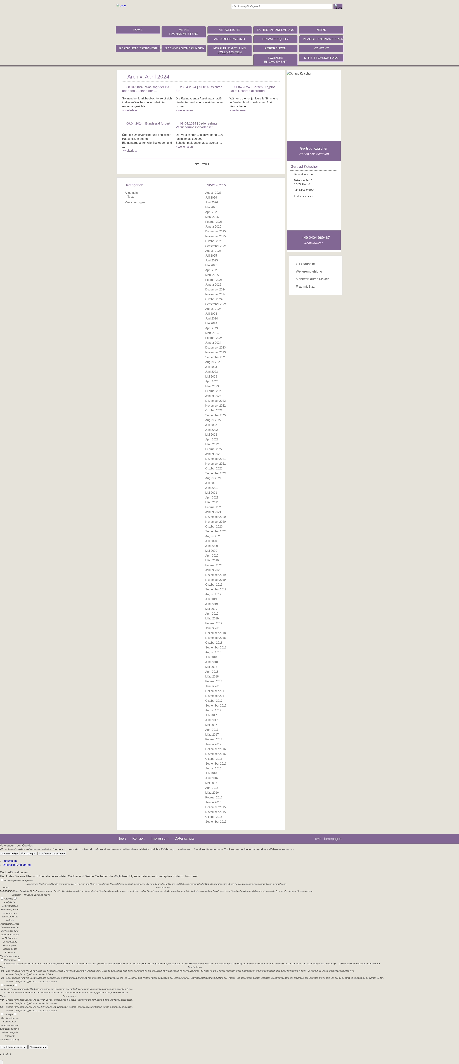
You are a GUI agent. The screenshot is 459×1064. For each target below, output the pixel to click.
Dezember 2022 (215, 400)
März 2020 (212, 560)
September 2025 (215, 245)
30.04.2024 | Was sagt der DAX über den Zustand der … (147, 89)
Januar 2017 (213, 744)
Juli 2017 (211, 715)
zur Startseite (305, 264)
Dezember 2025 (215, 231)
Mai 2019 (211, 608)
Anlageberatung (229, 39)
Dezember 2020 (215, 516)
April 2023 (211, 381)
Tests (130, 196)
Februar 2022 (214, 449)
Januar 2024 (213, 342)
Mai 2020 (211, 550)
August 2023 (213, 362)
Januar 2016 (213, 802)
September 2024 (215, 304)
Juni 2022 (211, 429)
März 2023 (212, 386)
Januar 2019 (213, 628)
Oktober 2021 (214, 468)
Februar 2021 (214, 507)
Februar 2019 (214, 623)
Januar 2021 (213, 512)
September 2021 (215, 473)
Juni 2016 (211, 778)
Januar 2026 (213, 226)
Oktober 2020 (214, 526)
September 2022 (215, 415)
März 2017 (212, 734)
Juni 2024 (211, 318)
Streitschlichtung (321, 57)
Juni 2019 (211, 603)
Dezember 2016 (215, 749)
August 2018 (213, 652)
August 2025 (213, 250)
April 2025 (211, 270)
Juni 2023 (211, 371)
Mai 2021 (211, 492)
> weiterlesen (130, 110)
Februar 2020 (214, 565)
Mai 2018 (211, 666)
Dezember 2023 (215, 347)
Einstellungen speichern (13, 1047)
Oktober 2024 (214, 299)
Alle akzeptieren (38, 1047)
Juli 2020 (211, 541)
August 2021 (213, 478)
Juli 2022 (211, 424)
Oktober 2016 (214, 758)
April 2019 (211, 613)
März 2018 (212, 676)
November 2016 (215, 753)
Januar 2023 (213, 395)
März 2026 (212, 216)
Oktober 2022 (214, 410)
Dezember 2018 (215, 632)
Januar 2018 (213, 686)
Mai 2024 (211, 323)
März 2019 (212, 618)
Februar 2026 (214, 221)
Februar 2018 (214, 681)
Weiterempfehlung (309, 271)
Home (138, 30)
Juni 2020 (211, 545)
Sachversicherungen (185, 48)
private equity (275, 39)
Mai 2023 (211, 376)
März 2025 (212, 274)
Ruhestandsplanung (276, 30)
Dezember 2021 (215, 458)
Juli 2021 (211, 483)
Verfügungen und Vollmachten (229, 50)
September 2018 (215, 647)
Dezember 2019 (215, 574)
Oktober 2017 (214, 700)
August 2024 (213, 308)
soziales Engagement (275, 59)
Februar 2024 (214, 337)
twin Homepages (328, 839)
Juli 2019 (211, 599)
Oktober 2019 (214, 584)
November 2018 (215, 637)
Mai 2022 (211, 434)
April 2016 (211, 787)
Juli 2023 (211, 366)
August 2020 (213, 536)
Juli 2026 (211, 197)
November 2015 (215, 811)
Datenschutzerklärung (17, 864)
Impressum (160, 838)
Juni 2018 (211, 662)
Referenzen (275, 48)
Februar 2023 (214, 391)
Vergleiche (229, 30)
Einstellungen (28, 853)
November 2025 (215, 236)
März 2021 (212, 502)
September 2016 (215, 763)
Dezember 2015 (215, 807)
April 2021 (211, 497)
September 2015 (215, 821)
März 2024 (212, 333)
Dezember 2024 (215, 289)
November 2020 (215, 521)
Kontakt (321, 48)
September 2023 (215, 357)
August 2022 (213, 420)
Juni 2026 (211, 202)
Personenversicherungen (139, 48)
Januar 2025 (213, 284)
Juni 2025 (211, 260)
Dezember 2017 (215, 691)
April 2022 (211, 439)
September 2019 (215, 589)
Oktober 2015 (214, 816)
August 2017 (213, 710)
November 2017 (215, 695)
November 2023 (215, 352)
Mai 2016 (211, 782)
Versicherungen (135, 202)
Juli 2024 (211, 313)
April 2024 (211, 328)
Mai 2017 (211, 724)
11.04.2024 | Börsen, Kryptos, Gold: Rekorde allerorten (253, 89)
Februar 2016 (214, 797)
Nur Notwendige (9, 853)
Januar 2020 (213, 570)
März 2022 (212, 444)
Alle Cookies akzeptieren (52, 853)
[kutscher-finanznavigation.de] (121, 5)
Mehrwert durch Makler (312, 279)
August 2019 (213, 594)
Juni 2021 (211, 487)
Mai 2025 (211, 265)
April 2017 (211, 729)
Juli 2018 (211, 657)
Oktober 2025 (214, 241)
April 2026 (211, 212)
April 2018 (211, 671)
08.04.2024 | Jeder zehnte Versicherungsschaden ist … (196, 125)
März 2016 (212, 792)
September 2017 (215, 705)
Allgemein (131, 192)
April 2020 (211, 555)
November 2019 (215, 579)
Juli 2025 (211, 255)
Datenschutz (185, 838)
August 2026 (213, 192)
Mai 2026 (211, 207)
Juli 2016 (211, 773)
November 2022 (215, 405)
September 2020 (215, 531)
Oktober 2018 (214, 642)
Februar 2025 (214, 279)
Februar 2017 (214, 739)
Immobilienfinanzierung (323, 39)
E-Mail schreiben (303, 196)
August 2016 (213, 768)
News (321, 30)
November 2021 (215, 463)
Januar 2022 (213, 453)
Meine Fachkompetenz (183, 31)
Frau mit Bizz (305, 286)
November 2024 (215, 294)
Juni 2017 (211, 720)
